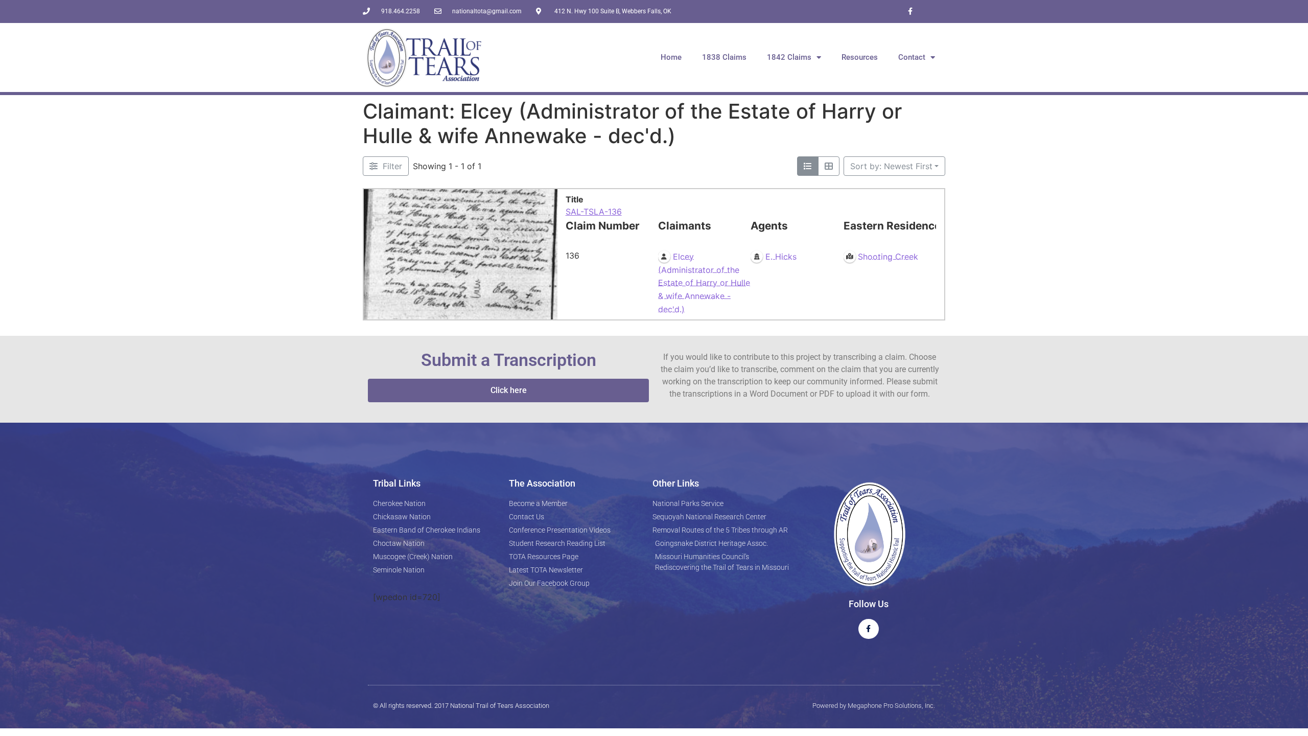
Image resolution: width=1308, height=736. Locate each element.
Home (671, 57)
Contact (911, 57)
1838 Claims (724, 57)
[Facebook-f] (910, 11)
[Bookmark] (374, 309)
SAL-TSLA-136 (594, 211)
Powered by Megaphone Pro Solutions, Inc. (873, 705)
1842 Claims (789, 57)
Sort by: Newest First (891, 166)
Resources (860, 57)
